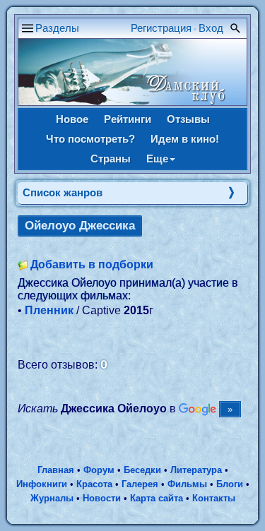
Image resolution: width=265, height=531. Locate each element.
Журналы (51, 498)
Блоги (229, 484)
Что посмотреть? (90, 139)
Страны (110, 159)
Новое (72, 119)
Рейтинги (127, 119)
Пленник (49, 310)
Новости (102, 498)
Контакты (213, 498)
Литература (196, 470)
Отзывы (188, 119)
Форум (98, 470)
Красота (94, 484)
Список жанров (62, 192)
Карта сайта (156, 498)
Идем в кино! (185, 139)
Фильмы (187, 484)
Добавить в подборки (91, 264)
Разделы (57, 28)
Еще (157, 159)
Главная (55, 470)
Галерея (140, 484)
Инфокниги (41, 484)
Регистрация (161, 28)
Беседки (142, 470)
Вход (211, 28)
